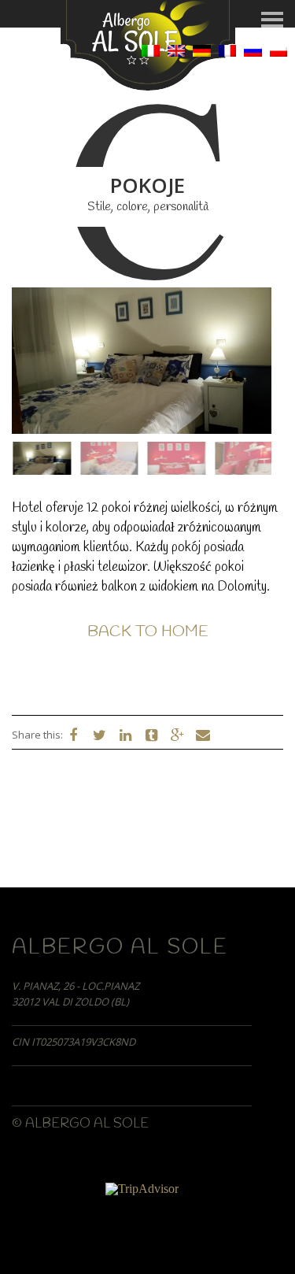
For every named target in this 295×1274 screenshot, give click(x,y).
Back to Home (147, 632)
